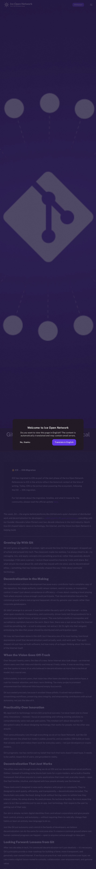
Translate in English (64, 442)
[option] (1, 864)
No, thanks (25, 442)
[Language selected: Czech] (45, 866)
